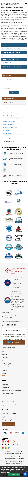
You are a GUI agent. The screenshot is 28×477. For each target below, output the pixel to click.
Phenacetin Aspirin (7, 113)
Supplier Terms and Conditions (10, 405)
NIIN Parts (9, 7)
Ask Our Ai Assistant (8, 424)
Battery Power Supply (8, 107)
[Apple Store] (3, 448)
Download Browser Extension (10, 445)
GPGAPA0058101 (6, 70)
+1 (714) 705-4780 (10, 325)
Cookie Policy (5, 387)
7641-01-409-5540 (6, 62)
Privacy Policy (5, 384)
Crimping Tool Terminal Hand (10, 127)
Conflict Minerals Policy (8, 393)
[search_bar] (23, 3)
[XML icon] (3, 376)
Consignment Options (8, 420)
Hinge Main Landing (8, 124)
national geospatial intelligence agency (11, 48)
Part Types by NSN (7, 364)
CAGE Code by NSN (7, 367)
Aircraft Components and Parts (10, 118)
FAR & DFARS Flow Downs (9, 413)
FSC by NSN (5, 370)
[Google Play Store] (6, 448)
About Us (4, 354)
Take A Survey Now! (16, 342)
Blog (3, 360)
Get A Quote (14, 92)
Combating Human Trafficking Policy (11, 390)
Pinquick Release (7, 133)
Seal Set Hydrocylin (7, 115)
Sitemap (5, 373)
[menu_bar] (26, 3)
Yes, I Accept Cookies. (14, 474)
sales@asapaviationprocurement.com (13, 321)
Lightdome (6, 130)
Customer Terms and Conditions (10, 402)
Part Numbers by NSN (9, 141)
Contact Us (5, 357)
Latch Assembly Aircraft (9, 121)
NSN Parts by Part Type (9, 102)
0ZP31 (3, 55)
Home (2, 7)
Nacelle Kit (5, 110)
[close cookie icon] (26, 471)
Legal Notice (5, 416)
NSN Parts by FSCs (8, 138)
